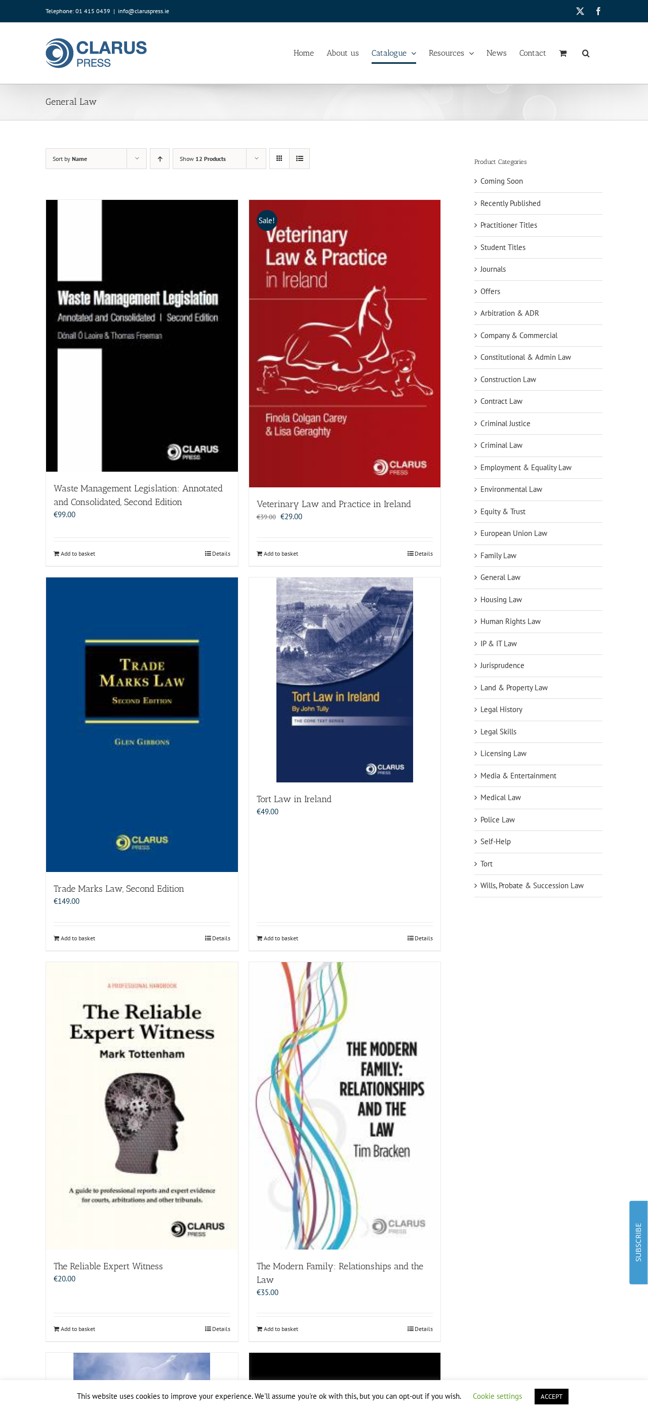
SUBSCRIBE (638, 1242)
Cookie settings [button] (497, 1396)
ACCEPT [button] (551, 1396)
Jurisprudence (502, 665)
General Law (500, 577)
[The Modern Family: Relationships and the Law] (345, 1106)
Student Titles (502, 247)
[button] (586, 53)
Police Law (497, 819)
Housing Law (501, 599)
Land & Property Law (514, 687)
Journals (493, 269)
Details (221, 553)
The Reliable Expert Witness (108, 1266)
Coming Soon (501, 181)
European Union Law (513, 533)
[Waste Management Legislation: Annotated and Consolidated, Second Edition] (142, 336)
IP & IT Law (498, 643)
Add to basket (78, 553)
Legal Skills (498, 731)
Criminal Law (501, 445)
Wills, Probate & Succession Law (532, 885)
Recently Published (510, 203)
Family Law (498, 555)
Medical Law (500, 797)
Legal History (501, 709)
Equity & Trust (502, 511)
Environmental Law (511, 489)
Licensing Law (503, 753)
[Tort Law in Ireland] (345, 679)
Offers (490, 291)
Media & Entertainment (518, 775)
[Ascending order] (160, 158)
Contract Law (501, 401)
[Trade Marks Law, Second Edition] (142, 724)
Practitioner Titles (508, 225)
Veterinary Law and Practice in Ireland (334, 504)
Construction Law (508, 379)
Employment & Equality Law (526, 467)
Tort (486, 863)
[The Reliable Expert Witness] (142, 1106)
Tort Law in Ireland (294, 799)
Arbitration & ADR (509, 313)
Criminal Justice (505, 423)
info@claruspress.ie (143, 11)
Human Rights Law (510, 621)
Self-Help (495, 841)
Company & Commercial (518, 335)
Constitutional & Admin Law (525, 357)
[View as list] (299, 159)
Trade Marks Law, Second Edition (119, 888)
